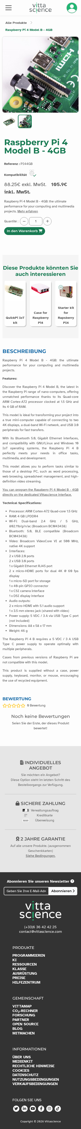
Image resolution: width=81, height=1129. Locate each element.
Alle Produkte (16, 23)
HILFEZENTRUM (26, 982)
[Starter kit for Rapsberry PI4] (65, 291)
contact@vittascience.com (40, 931)
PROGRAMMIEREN (28, 955)
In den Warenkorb (23, 231)
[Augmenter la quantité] (47, 221)
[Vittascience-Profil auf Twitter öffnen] (16, 1109)
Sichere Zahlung (42, 803)
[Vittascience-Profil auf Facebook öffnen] (41, 1109)
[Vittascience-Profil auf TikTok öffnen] (57, 1109)
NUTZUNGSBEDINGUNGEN (35, 1079)
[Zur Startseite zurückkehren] (40, 8)
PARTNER (20, 1020)
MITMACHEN (23, 1033)
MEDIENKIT (22, 1061)
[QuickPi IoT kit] (15, 291)
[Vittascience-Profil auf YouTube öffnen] (33, 1109)
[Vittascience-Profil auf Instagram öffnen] (49, 1109)
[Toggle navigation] (8, 7)
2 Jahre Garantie (42, 839)
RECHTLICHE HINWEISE (33, 1066)
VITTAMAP (22, 1006)
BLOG (17, 1029)
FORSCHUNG (23, 1015)
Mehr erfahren (27, 211)
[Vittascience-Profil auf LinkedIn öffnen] (24, 1109)
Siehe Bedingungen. (40, 856)
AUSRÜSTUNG (24, 973)
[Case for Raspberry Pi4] (40, 288)
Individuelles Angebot (42, 765)
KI (14, 960)
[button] (9, 121)
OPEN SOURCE (25, 1024)
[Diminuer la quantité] (24, 221)
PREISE (18, 978)
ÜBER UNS (21, 1057)
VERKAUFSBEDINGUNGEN (35, 1084)
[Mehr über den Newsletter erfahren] (72, 881)
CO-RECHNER (25, 1011)
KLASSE (19, 969)
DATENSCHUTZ (25, 1075)
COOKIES (20, 1070)
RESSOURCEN (24, 964)
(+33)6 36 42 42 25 (40, 927)
